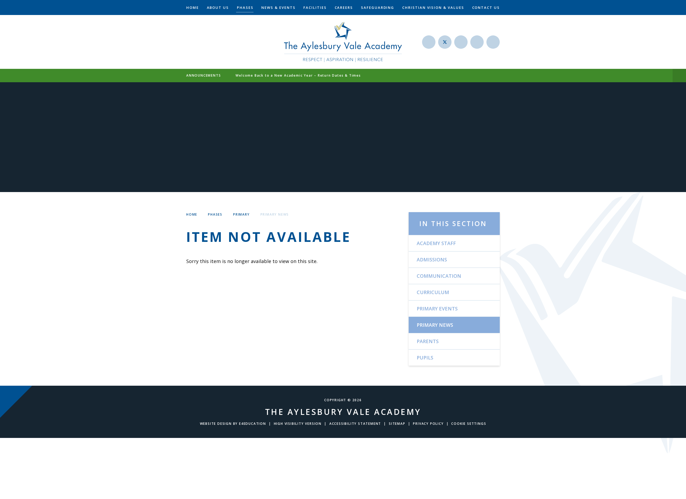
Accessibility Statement (355, 423)
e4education (252, 423)
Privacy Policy (428, 423)
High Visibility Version (298, 423)
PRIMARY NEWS (274, 214)
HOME (191, 214)
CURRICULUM (433, 292)
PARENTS (428, 341)
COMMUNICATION (439, 276)
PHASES (215, 214)
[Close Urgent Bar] (679, 75)
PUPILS (425, 357)
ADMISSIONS (432, 259)
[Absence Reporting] (428, 42)
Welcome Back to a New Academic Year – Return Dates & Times (298, 75)
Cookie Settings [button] (468, 423)
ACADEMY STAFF (436, 243)
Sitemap (397, 423)
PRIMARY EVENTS (437, 308)
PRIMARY (241, 214)
